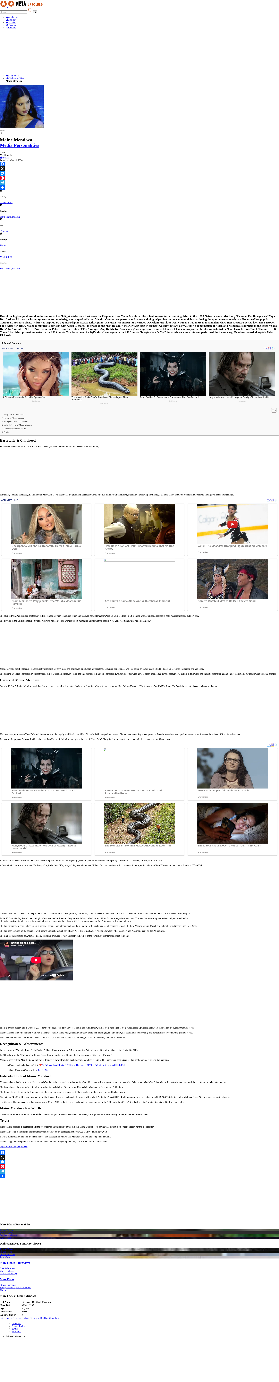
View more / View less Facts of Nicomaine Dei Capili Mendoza (29, 1318)
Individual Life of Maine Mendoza (18, 425)
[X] (139, 168)
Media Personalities (15, 78)
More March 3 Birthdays (15, 1262)
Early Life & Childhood (14, 414)
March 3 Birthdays (8, 1273)
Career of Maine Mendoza (14, 418)
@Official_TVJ (62, 1065)
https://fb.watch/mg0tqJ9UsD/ (13, 1146)
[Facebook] (139, 164)
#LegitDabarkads (78, 1065)
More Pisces (7, 1279)
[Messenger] (139, 173)
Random (12, 27)
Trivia (6, 432)
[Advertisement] (87, 51)
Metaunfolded (12, 75)
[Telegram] (139, 182)
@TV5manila (48, 1065)
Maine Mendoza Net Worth (15, 428)
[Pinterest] (139, 178)
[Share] (139, 187)
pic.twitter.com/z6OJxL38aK (112, 1065)
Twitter (15, 1329)
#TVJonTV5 (93, 1065)
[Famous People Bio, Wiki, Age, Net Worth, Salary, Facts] (22, 6)
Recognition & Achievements (16, 421)
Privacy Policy (18, 1326)
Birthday (12, 19)
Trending (12, 25)
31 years (4, 231)
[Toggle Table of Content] (272, 410)
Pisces (3, 245)
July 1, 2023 (43, 1070)
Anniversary (13, 17)
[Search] (35, 11)
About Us (16, 1323)
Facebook (16, 1331)
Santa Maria (5, 217)
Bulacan (16, 217)
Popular (12, 22)
